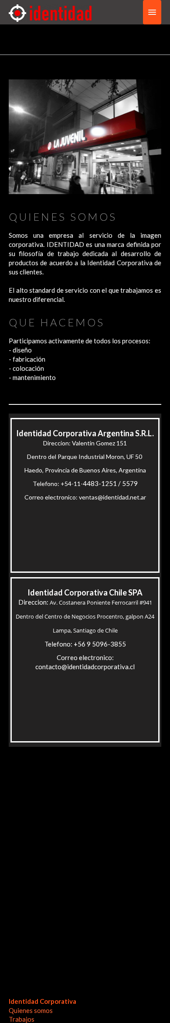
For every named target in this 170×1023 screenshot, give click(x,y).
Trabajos (21, 1019)
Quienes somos (31, 1010)
